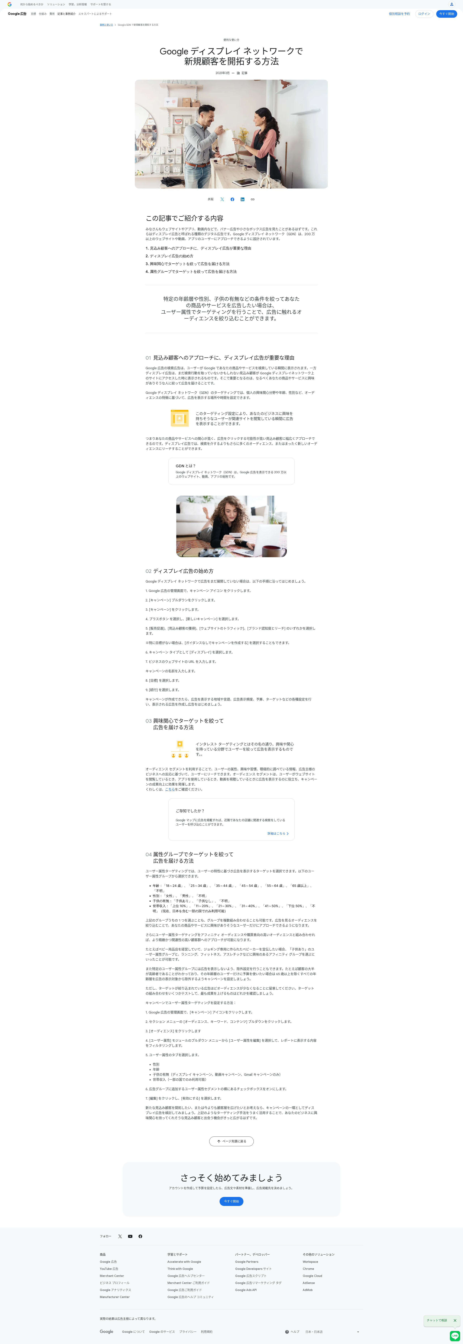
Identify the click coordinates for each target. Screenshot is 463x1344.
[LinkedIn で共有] (242, 199)
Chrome (308, 1269)
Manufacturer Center (115, 1297)
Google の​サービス (162, 1332)
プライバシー (188, 1332)
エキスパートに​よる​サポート (95, 13)
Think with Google (180, 1269)
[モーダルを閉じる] (455, 1321)
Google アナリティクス (115, 1290)
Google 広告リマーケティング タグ (258, 1283)
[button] (252, 199)
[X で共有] (222, 199)
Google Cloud (312, 1276)
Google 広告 (108, 1262)
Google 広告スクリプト (251, 1276)
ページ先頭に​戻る (234, 1141)
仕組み (43, 13)
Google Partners (246, 1262)
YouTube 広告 (109, 1269)
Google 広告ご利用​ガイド (184, 1290)
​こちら (170, 789)
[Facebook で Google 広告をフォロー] (140, 1236)
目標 (33, 13)
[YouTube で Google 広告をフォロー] (130, 1236)
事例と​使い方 (106, 25)
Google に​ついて (133, 1332)
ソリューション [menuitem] (56, 4)
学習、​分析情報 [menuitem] (78, 4)
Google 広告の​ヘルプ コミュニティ (190, 1297)
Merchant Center (112, 1276)
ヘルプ (295, 1332)
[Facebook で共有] (232, 199)
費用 (52, 13)
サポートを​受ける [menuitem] (100, 4)
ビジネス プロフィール (114, 1283)
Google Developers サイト (253, 1269)
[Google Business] (9, 4)
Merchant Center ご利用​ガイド (188, 1283)
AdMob (308, 1290)
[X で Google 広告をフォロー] (120, 1236)
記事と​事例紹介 (67, 13)
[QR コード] (455, 1336)
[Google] (106, 1332)
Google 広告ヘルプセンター (186, 1276)
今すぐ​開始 (446, 14)
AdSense (309, 1283)
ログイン (424, 14)
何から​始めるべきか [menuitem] (31, 4)
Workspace (310, 1262)
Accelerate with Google (184, 1262)
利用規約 (207, 1332)
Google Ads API (246, 1290)
